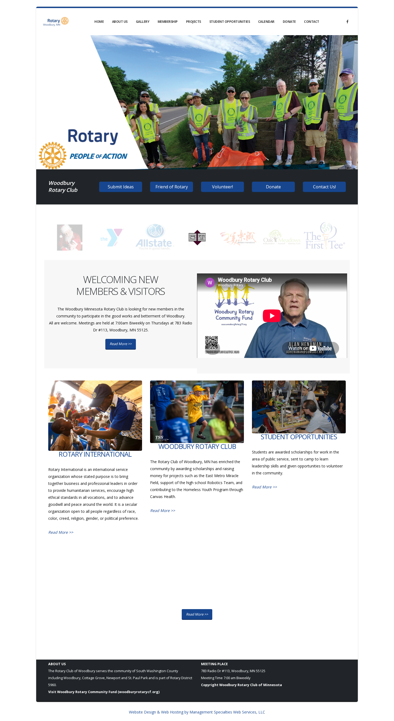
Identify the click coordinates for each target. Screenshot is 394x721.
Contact (311, 21)
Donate (289, 21)
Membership (168, 21)
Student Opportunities (229, 21)
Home (99, 21)
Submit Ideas (121, 187)
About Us (120, 21)
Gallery (143, 21)
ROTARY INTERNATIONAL (95, 454)
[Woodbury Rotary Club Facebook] (347, 21)
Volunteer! (222, 187)
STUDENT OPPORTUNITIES (299, 436)
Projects (193, 21)
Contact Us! (324, 187)
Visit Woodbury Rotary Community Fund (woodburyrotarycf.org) (103, 692)
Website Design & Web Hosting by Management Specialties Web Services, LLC (197, 712)
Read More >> (121, 343)
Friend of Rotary (171, 187)
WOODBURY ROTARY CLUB (197, 446)
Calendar (266, 21)
